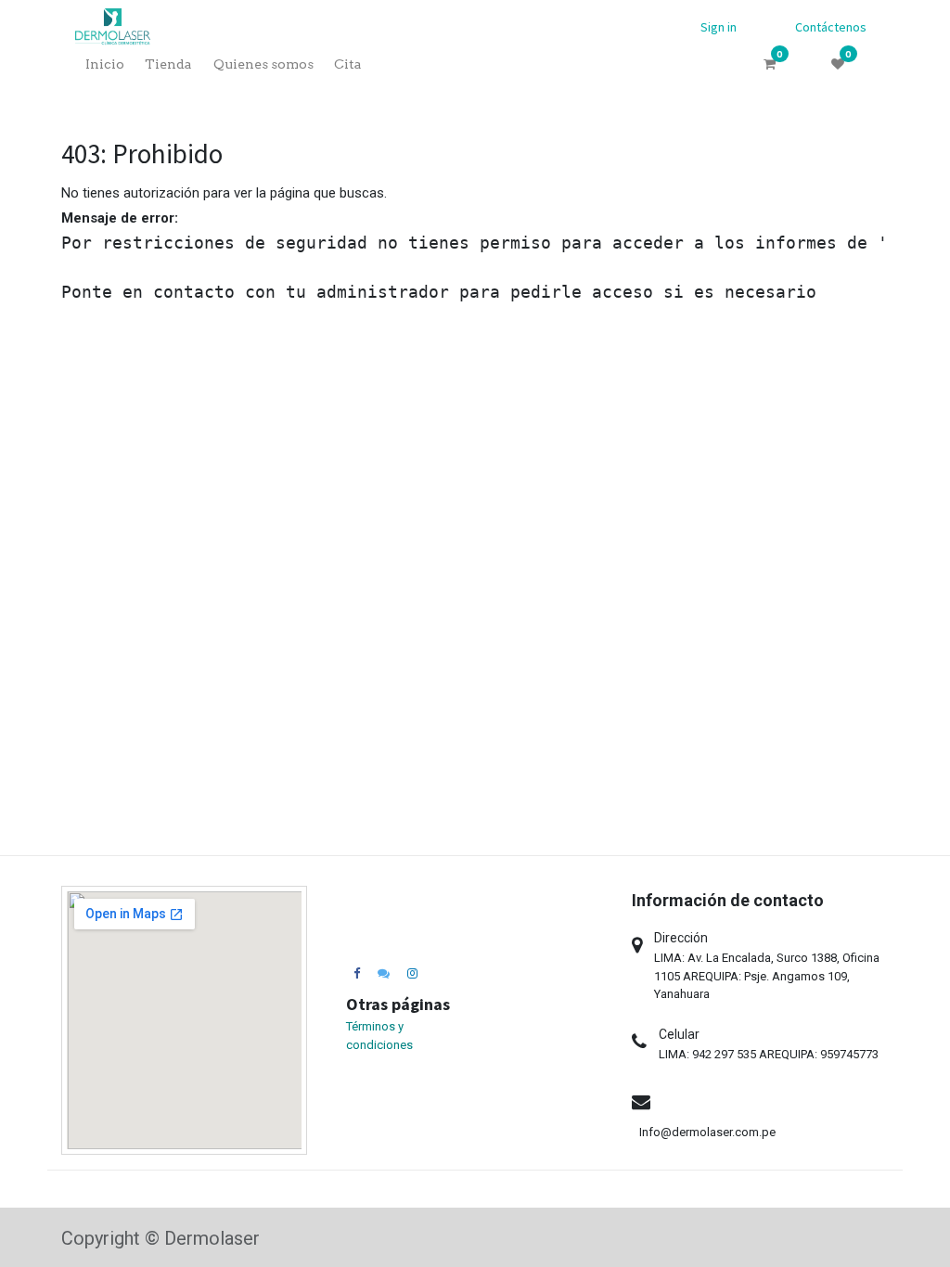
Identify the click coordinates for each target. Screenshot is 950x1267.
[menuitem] (105, 64)
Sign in (718, 27)
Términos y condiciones (379, 1035)
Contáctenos (831, 27)
